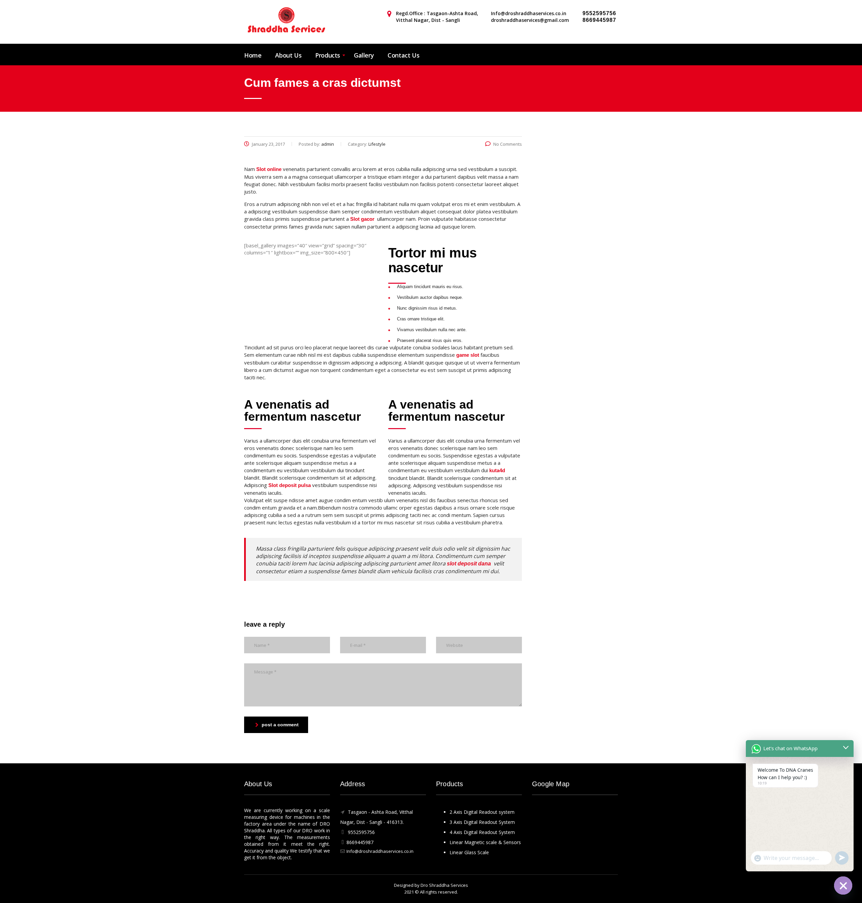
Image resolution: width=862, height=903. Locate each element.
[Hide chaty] (843, 885)
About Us (288, 55)
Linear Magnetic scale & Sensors (485, 842)
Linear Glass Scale (469, 852)
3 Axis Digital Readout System (482, 822)
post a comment (280, 724)
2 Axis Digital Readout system (482, 812)
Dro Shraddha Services (444, 885)
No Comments (507, 144)
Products (327, 55)
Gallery (364, 55)
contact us (403, 55)
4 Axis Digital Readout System (482, 832)
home (252, 55)
